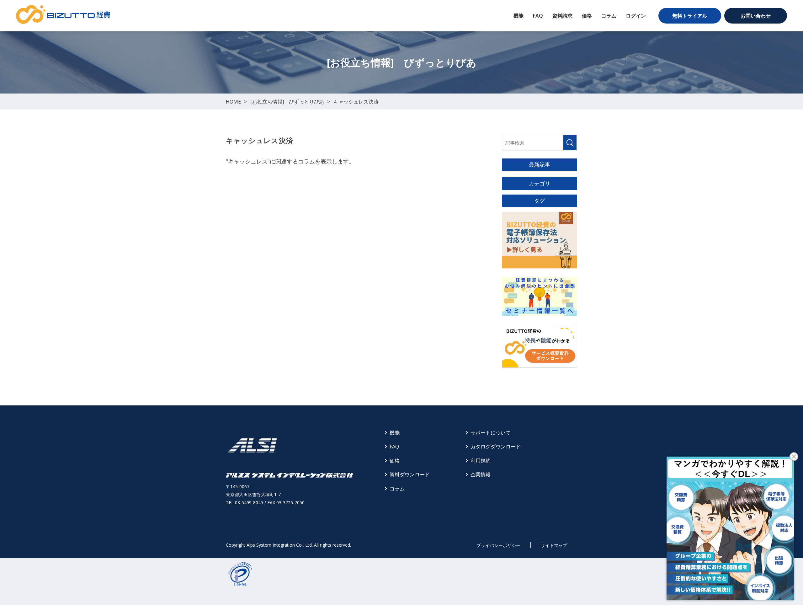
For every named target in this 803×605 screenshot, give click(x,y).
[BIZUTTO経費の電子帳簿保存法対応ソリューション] (539, 240)
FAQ (538, 15)
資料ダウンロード (410, 474)
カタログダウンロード (496, 446)
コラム (608, 15)
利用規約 (481, 460)
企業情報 (481, 474)
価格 (587, 15)
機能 (518, 15)
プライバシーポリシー (498, 545)
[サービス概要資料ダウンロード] (539, 346)
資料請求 (562, 15)
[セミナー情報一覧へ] (539, 296)
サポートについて (491, 432)
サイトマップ (554, 545)
